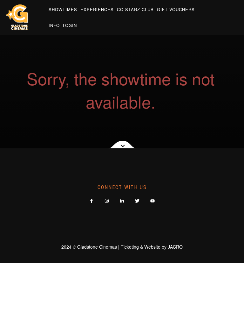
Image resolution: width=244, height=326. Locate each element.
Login (70, 25)
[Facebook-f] (92, 201)
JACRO (175, 247)
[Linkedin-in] (122, 201)
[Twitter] (137, 201)
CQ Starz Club (135, 9)
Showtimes (63, 9)
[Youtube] (153, 201)
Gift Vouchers (176, 9)
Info (54, 25)
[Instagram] (107, 201)
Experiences (97, 9)
